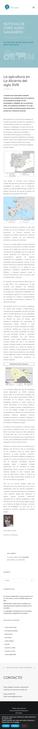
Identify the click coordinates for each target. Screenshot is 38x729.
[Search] (19, 580)
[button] (33, 7)
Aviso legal (18, 713)
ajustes (17, 722)
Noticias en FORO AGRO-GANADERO (19, 667)
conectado (25, 557)
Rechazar (15, 726)
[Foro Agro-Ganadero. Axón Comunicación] (12, 7)
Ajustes (24, 726)
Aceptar (6, 726)
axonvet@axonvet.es (15, 696)
